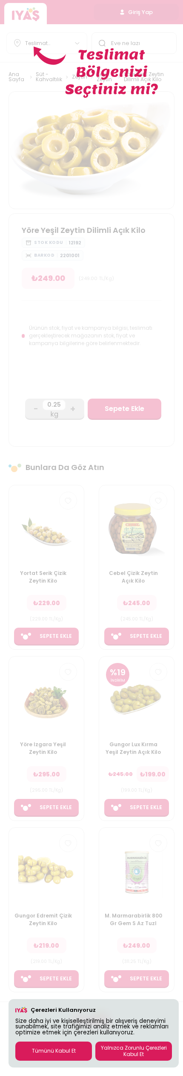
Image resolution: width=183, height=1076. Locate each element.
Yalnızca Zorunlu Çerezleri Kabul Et (134, 1050)
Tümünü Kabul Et (54, 1050)
